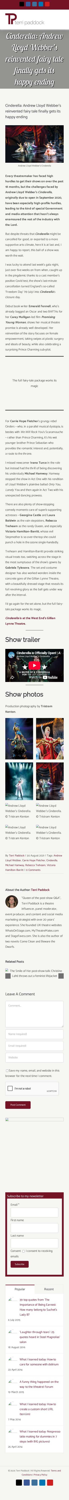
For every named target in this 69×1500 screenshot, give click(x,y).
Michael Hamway (14, 865)
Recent (49, 1289)
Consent (16, 1250)
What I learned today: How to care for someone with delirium (39, 1362)
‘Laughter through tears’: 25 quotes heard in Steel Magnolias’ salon (40, 1337)
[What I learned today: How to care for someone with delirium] (12, 1359)
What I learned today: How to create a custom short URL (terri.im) (38, 1409)
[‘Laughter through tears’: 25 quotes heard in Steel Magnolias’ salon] (12, 1332)
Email (15, 1204)
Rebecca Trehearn (35, 865)
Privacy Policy (40, 1475)
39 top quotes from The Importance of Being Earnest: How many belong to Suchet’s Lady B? (38, 1307)
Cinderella (51, 860)
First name (17, 1220)
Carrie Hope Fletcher (33, 860)
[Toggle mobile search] (55, 19)
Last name (17, 1235)
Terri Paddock (17, 855)
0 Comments (33, 870)
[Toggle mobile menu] (62, 19)
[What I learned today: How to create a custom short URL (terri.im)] (12, 1404)
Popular (20, 1289)
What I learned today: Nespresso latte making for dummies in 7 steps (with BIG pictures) (40, 1436)
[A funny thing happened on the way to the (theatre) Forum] (12, 1382)
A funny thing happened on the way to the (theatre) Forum (39, 1384)
